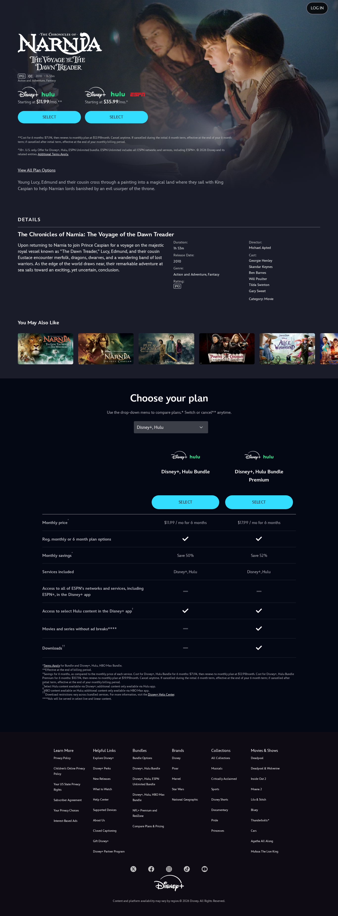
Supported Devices (105, 810)
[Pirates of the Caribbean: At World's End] (227, 348)
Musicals (216, 768)
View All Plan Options (36, 170)
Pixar (175, 768)
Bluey (254, 810)
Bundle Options (142, 758)
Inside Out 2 (258, 779)
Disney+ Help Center (161, 694)
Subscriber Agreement (68, 800)
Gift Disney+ (101, 841)
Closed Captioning (105, 830)
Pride (214, 820)
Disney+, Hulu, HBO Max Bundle (149, 797)
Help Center (101, 799)
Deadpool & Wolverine (265, 768)
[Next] (328, 348)
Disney (176, 758)
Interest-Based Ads (65, 821)
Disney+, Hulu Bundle (146, 768)
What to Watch (102, 789)
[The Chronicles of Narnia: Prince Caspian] (106, 348)
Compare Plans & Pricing (148, 826)
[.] (133, 869)
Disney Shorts (219, 799)
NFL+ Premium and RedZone (145, 813)
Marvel (176, 779)
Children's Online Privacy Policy (69, 771)
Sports (215, 789)
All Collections (220, 758)
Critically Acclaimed (224, 779)
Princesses (217, 830)
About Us (99, 820)
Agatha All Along (262, 841)
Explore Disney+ (103, 758)
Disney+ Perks (102, 768)
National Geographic (185, 799)
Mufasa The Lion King (264, 851)
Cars (254, 830)
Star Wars (178, 789)
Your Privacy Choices (66, 810)
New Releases (102, 779)
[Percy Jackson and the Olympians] (166, 348)
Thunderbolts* (260, 820)
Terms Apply (52, 665)
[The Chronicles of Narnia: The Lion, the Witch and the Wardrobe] (45, 348)
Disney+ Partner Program (109, 851)
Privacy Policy (62, 758)
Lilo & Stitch (258, 799)
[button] (109, 750)
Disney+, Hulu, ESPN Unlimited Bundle (146, 781)
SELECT (49, 117)
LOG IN (317, 8)
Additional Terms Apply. (53, 154)
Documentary (219, 810)
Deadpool (257, 758)
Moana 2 (256, 789)
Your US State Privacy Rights (67, 787)
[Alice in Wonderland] (287, 348)
